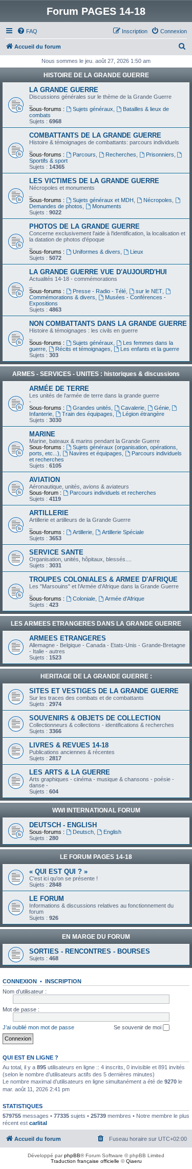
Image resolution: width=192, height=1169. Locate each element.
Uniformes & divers (96, 252)
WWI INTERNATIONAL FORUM (96, 810)
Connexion (20, 981)
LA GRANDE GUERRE (63, 90)
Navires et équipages (95, 453)
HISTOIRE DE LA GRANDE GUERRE (96, 75)
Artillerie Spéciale (123, 532)
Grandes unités (92, 408)
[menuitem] (27, 31)
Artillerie (82, 532)
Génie (161, 408)
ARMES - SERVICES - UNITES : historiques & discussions (96, 374)
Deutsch (83, 832)
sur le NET (149, 291)
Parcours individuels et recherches (113, 493)
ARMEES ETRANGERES (67, 638)
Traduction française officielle (85, 1161)
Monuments (106, 206)
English (112, 832)
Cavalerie (132, 408)
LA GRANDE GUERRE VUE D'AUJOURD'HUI (98, 272)
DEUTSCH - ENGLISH (63, 825)
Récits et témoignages (83, 349)
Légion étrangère (143, 414)
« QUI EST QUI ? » (58, 871)
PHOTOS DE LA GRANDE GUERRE (84, 226)
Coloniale (84, 598)
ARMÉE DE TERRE (59, 388)
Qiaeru (134, 1161)
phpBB (72, 1155)
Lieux (136, 252)
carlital (38, 1123)
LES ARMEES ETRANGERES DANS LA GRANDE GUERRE (96, 623)
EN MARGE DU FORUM (96, 936)
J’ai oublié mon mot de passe (38, 1027)
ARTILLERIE (49, 513)
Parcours (84, 154)
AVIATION (44, 479)
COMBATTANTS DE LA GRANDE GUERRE (95, 135)
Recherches (120, 154)
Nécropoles (157, 200)
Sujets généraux (93, 109)
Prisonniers (160, 154)
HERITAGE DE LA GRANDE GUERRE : (96, 676)
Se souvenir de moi (138, 1027)
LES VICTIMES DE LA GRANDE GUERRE (94, 181)
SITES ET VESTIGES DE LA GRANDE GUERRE (104, 691)
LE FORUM (46, 898)
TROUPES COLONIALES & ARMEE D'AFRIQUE (103, 579)
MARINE (42, 434)
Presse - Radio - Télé (99, 291)
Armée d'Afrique (124, 598)
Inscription (63, 981)
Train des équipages (87, 414)
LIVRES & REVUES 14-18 (69, 745)
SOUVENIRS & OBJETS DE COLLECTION (94, 718)
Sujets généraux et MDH (103, 200)
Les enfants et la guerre (149, 349)
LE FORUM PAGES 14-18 (96, 857)
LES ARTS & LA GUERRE (69, 772)
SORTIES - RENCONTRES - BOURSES (89, 951)
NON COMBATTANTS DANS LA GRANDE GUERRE (108, 323)
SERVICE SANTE (56, 552)
